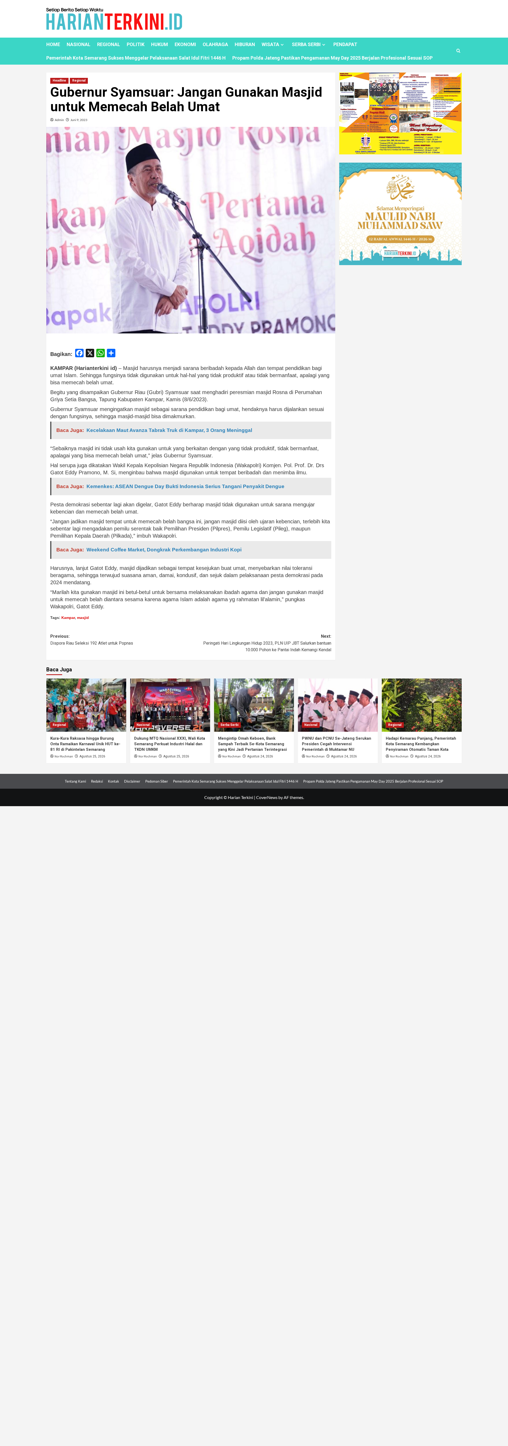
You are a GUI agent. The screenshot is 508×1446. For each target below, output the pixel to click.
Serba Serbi (229, 725)
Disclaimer (132, 781)
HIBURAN (245, 44)
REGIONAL (108, 44)
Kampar (68, 617)
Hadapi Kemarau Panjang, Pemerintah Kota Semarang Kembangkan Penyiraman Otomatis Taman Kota (421, 744)
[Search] (458, 51)
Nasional (143, 725)
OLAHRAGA (215, 44)
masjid (83, 617)
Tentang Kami (75, 781)
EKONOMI (185, 44)
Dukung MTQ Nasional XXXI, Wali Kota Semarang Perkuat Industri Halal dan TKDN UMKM (169, 744)
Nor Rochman (64, 756)
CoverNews (267, 797)
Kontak (113, 781)
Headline (59, 80)
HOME (53, 44)
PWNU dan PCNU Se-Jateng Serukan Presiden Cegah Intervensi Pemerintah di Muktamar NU (336, 744)
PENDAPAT (345, 44)
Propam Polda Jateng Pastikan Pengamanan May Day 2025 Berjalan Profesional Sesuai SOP (332, 58)
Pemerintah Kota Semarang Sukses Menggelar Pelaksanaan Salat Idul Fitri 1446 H (136, 58)
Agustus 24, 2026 (260, 756)
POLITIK (135, 44)
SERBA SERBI (306, 44)
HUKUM (159, 44)
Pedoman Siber (156, 781)
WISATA (270, 44)
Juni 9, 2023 (78, 120)
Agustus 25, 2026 (92, 756)
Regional (78, 80)
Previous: (91, 640)
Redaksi (97, 781)
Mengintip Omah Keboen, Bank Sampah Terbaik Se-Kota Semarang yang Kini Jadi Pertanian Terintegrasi (252, 744)
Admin (59, 120)
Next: (267, 643)
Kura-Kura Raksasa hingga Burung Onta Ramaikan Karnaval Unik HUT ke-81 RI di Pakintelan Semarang (85, 744)
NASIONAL (78, 44)
